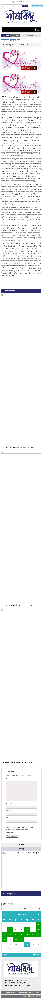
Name (9, 804)
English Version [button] (37, 6)
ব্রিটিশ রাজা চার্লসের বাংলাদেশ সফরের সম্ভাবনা (17, 762)
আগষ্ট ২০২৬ (21, 914)
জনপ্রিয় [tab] (21, 849)
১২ (16, 934)
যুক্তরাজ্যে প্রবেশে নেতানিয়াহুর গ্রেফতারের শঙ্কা (18, 448)
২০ (21, 939)
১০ (4, 934)
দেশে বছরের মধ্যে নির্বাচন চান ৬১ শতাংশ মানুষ (17, 605)
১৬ (38, 934)
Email (9, 811)
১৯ (16, 939)
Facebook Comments (26, 775)
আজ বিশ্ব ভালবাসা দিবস (11, 40)
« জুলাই (5, 955)
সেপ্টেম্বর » (36, 955)
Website (9, 818)
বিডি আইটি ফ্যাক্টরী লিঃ (34, 996)
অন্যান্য (16, 35)
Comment (10, 779)
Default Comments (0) (12, 775)
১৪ (27, 934)
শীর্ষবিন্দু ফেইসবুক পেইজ (8, 894)
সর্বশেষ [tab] (21, 845)
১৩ (21, 934)
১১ (10, 934)
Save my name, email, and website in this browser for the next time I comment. (19, 829)
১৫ (33, 934)
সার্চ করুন (25, 6)
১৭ (4, 939)
